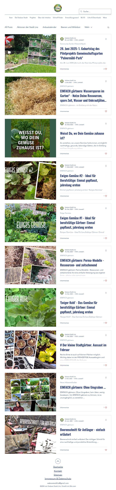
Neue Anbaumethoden (68, 382)
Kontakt (58, 471)
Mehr (87, 27)
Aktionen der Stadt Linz (27, 27)
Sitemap (58, 474)
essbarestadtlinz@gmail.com (58, 483)
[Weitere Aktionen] (106, 39)
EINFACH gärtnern (67, 86)
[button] (21, 17)
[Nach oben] (58, 461)
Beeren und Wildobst (70, 27)
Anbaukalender (49, 27)
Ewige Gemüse (65, 213)
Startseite (58, 466)
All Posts (8, 27)
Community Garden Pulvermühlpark (73, 44)
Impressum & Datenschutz (58, 478)
